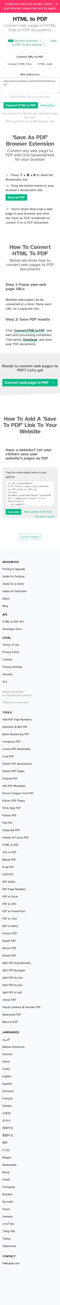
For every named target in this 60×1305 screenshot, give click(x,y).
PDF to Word (10, 926)
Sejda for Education (14, 591)
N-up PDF (8, 867)
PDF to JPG (9, 904)
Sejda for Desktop (13, 576)
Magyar (6, 1157)
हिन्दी (4, 1142)
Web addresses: (30, 74)
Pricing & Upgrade (13, 569)
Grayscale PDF (11, 830)
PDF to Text (9, 918)
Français (7, 1098)
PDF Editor (8, 881)
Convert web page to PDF (26, 382)
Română (7, 1194)
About (6, 598)
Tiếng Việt (8, 1231)
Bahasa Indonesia (13, 1047)
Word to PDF (10, 1022)
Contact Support (30, 536)
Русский (7, 1201)
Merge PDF (9, 859)
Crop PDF (8, 756)
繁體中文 (7, 1135)
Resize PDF (9, 948)
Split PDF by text (12, 985)
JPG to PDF (9, 852)
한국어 (6, 1120)
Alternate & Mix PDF (14, 727)
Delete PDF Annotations (17, 763)
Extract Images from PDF (17, 793)
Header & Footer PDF (15, 837)
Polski (6, 1179)
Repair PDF (9, 940)
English (6, 1076)
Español (7, 1083)
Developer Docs (12, 629)
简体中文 (7, 1128)
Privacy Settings (12, 667)
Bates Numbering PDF (15, 734)
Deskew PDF (9, 778)
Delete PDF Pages (13, 771)
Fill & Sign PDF (11, 808)
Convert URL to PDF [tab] (29, 56)
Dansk (6, 1061)
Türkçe (6, 1238)
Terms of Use (10, 644)
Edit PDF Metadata (13, 786)
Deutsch (7, 1054)
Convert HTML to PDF (21, 105)
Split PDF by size (12, 977)
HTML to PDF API (13, 621)
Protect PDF (9, 933)
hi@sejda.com (11, 1263)
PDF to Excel (10, 896)
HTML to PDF (10, 845)
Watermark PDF (11, 1014)
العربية (6, 1039)
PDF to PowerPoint (13, 911)
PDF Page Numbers (14, 889)
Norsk (5, 1172)
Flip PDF (7, 822)
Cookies (7, 659)
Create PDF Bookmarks (16, 749)
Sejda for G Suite (13, 583)
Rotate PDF (9, 955)
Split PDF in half (12, 992)
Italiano (7, 1106)
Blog (5, 606)
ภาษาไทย (8, 1224)
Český (6, 1069)
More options (47, 105)
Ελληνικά (8, 1091)
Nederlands (9, 1165)
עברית (6, 1150)
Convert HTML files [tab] (20, 64)
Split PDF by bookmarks (16, 963)
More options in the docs (38, 511)
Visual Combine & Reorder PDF (21, 1007)
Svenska (7, 1216)
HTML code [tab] (45, 64)
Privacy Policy (10, 652)
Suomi (6, 1209)
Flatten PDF (9, 815)
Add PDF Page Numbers (17, 719)
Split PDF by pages (13, 970)
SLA (4, 681)
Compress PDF (11, 741)
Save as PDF (16, 197)
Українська (9, 1246)
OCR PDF (7, 874)
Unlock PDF (9, 1000)
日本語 (6, 1113)
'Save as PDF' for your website (34, 42)
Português (8, 1187)
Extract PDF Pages (13, 800)
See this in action (44, 516)
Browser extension (24, 40)
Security (7, 674)
